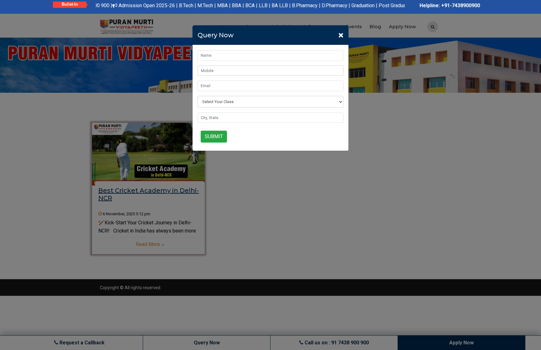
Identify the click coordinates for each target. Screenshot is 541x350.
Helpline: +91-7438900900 (450, 5)
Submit (214, 136)
